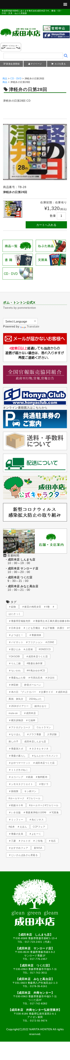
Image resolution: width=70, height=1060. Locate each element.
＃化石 (52, 840)
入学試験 (52, 734)
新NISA (38, 848)
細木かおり (40, 706)
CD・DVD (15, 78)
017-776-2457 (38, 958)
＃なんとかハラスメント (45, 755)
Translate (33, 326)
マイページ (36, 64)
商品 (5, 78)
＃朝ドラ (43, 784)
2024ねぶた (35, 699)
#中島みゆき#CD (36, 670)
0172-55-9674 (38, 1020)
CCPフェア (39, 826)
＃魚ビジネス (36, 819)
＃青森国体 (35, 635)
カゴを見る (60, 64)
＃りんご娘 (15, 663)
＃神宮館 (13, 684)
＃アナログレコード (20, 727)
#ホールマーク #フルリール (24, 798)
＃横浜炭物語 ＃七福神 (22, 720)
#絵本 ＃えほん (18, 826)
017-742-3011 (38, 972)
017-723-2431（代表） (38, 941)
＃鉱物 (12, 606)
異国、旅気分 (16, 699)
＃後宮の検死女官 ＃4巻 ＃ (38, 606)
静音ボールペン (32, 684)
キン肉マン (30, 791)
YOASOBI (14, 656)
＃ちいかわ (15, 670)
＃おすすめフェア (18, 848)
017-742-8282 (38, 1003)
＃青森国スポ (16, 748)
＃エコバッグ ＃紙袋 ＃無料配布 (28, 777)
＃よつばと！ (16, 635)
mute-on (13, 713)
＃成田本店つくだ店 (37, 656)
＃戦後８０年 (16, 805)
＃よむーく (35, 834)
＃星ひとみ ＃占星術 (21, 649)
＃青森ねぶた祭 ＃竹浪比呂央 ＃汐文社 (32, 677)
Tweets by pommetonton (19, 307)
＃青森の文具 (16, 834)
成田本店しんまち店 (35, 741)
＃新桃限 (13, 791)
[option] (35, 152)
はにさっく (15, 614)
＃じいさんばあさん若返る (23, 855)
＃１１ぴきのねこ (18, 770)
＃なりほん (15, 734)
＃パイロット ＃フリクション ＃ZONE (31, 642)
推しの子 (13, 741)
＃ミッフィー (16, 819)
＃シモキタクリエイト (21, 784)
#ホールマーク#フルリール (44, 805)
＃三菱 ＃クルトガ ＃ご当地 (26, 840)
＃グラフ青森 (34, 734)
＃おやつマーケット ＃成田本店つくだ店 (32, 763)
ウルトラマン (43, 727)
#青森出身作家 (35, 663)
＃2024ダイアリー (19, 706)
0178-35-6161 (38, 986)
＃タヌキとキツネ (38, 748)
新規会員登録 (13, 64)
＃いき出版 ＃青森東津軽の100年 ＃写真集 (34, 812)
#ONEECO (45, 649)
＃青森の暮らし (17, 755)
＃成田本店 (30, 713)
